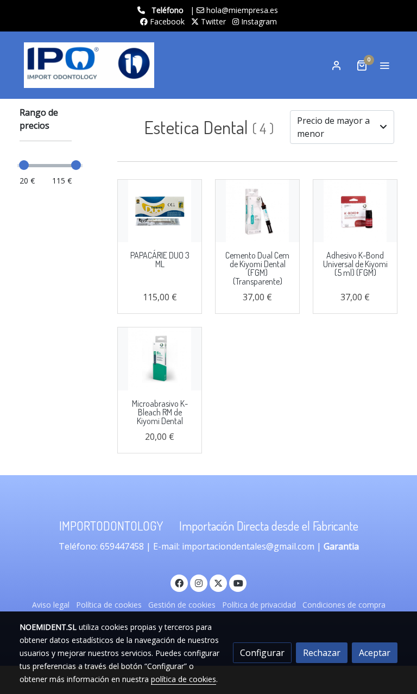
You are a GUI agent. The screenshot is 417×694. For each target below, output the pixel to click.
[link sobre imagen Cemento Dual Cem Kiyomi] (257, 211)
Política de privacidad (259, 605)
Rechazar (321, 653)
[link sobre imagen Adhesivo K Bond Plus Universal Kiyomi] (355, 211)
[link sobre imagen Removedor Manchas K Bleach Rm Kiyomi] (159, 358)
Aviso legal (51, 605)
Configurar (262, 653)
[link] (89, 65)
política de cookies (183, 679)
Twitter (212, 21)
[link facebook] (179, 582)
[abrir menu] (384, 65)
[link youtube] (238, 582)
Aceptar (374, 653)
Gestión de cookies (182, 605)
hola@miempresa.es (242, 10)
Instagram (258, 21)
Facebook (166, 21)
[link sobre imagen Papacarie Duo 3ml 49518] (159, 211)
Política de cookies (109, 605)
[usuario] (337, 65)
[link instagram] (199, 582)
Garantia (341, 546)
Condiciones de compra (344, 605)
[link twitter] (218, 582)
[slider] (24, 165)
